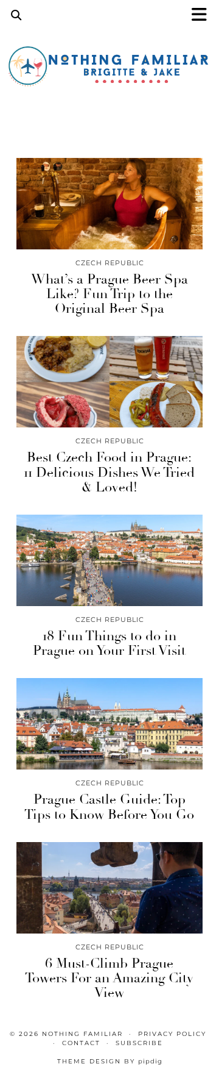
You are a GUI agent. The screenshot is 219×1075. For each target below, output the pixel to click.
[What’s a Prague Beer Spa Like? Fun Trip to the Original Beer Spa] (109, 203)
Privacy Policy (172, 1034)
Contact (81, 1043)
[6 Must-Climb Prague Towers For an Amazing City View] (109, 888)
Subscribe (139, 1043)
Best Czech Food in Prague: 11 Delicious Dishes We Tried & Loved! (109, 472)
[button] (203, 15)
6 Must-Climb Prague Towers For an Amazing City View (109, 978)
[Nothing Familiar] (109, 69)
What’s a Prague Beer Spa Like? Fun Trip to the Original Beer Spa (109, 294)
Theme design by (109, 1061)
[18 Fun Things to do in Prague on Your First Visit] (109, 560)
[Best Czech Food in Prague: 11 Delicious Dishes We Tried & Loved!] (109, 381)
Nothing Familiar (82, 1034)
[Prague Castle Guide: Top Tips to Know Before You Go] (109, 724)
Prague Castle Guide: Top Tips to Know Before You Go (109, 807)
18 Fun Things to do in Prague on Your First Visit (109, 643)
